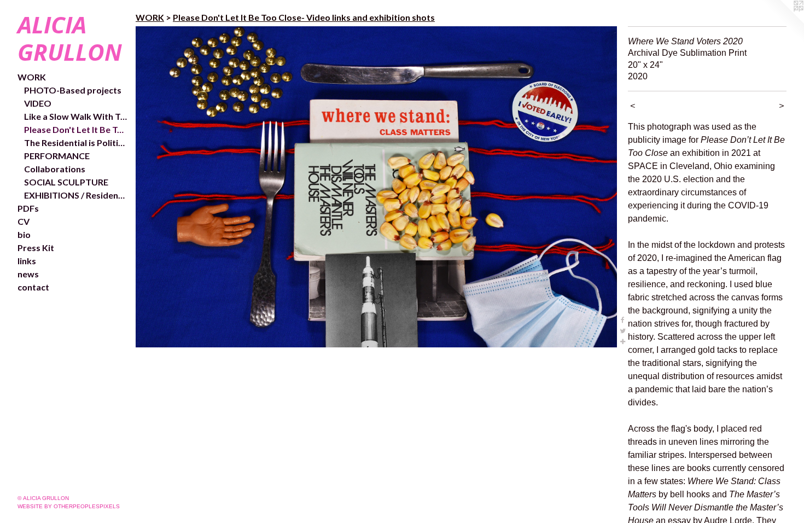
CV (24, 221)
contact (33, 287)
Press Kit (36, 247)
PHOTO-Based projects (72, 90)
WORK (32, 77)
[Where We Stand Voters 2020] (376, 186)
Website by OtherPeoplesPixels (69, 506)
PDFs (28, 208)
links (27, 260)
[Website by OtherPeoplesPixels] (782, 22)
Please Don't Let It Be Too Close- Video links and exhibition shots (75, 129)
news (28, 274)
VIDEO (37, 103)
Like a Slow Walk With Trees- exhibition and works (75, 116)
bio (24, 234)
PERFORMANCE (57, 155)
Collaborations (54, 169)
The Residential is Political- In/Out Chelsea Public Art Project (75, 142)
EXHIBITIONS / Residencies (75, 195)
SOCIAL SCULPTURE (66, 182)
